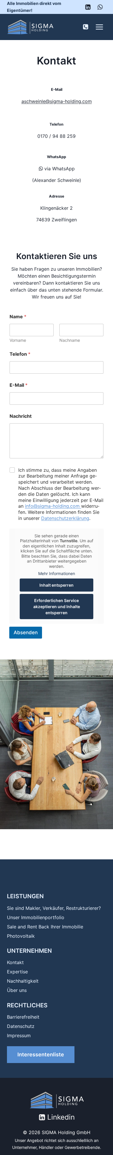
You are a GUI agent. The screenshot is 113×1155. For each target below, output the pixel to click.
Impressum (19, 1035)
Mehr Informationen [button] (56, 573)
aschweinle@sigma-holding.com (56, 101)
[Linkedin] (88, 7)
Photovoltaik (21, 936)
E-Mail (19, 385)
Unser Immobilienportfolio (35, 917)
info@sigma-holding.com (53, 506)
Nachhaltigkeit (23, 981)
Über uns (17, 990)
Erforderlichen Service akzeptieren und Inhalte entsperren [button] (56, 606)
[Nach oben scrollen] (98, 1140)
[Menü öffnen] (99, 27)
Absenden (26, 632)
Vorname (18, 340)
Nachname (69, 340)
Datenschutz (20, 1026)
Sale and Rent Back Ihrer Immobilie (45, 927)
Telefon (20, 354)
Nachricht (21, 416)
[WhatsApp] (100, 7)
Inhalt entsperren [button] (56, 585)
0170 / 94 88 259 (56, 136)
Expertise (17, 972)
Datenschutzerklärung (65, 518)
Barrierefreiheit (23, 1017)
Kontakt (15, 962)
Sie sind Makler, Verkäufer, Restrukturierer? (54, 908)
